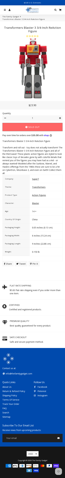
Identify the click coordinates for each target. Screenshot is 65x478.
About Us (6, 386)
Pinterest (41, 391)
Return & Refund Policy (13, 391)
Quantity (6, 113)
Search (5, 412)
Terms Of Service (10, 399)
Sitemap (6, 416)
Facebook (42, 386)
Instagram (42, 395)
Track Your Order (10, 404)
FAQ (4, 408)
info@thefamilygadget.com (18, 373)
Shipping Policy (9, 395)
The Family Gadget (10, 16)
